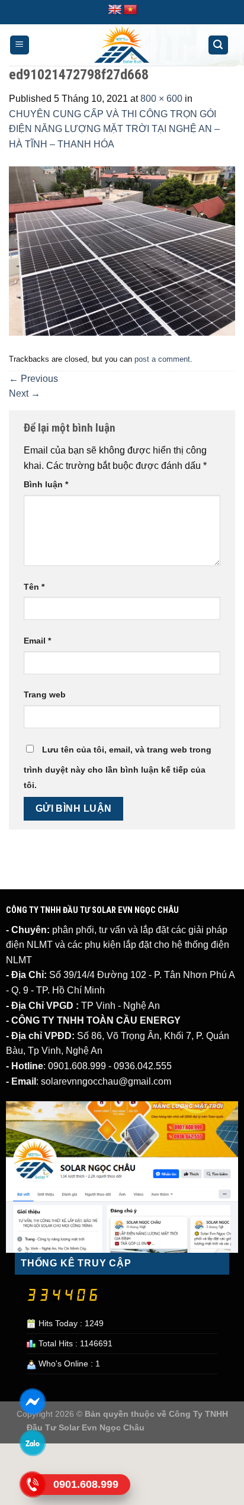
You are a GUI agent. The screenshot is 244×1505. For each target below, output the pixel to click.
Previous (33, 379)
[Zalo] (32, 1443)
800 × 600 (161, 99)
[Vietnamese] (130, 10)
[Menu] (20, 45)
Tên (34, 586)
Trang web (45, 694)
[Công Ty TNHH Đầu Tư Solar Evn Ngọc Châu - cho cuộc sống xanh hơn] (122, 45)
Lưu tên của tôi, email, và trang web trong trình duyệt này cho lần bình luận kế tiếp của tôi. (117, 767)
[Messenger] (32, 1401)
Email (37, 640)
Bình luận (46, 484)
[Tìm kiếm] (218, 45)
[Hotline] (32, 1484)
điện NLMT (29, 945)
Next (24, 393)
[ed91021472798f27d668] (122, 250)
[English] (115, 10)
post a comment (162, 359)
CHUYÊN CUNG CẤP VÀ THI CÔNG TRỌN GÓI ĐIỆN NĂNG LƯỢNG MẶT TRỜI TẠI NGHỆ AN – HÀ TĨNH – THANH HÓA (114, 129)
